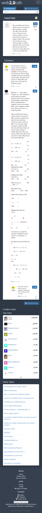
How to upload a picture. (11, 413)
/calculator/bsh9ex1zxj (11, 440)
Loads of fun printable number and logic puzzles (19, 398)
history (20, 296)
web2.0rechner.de (21, 504)
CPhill (10, 317)
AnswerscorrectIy (13, 328)
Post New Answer (32, 9)
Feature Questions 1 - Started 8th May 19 (17, 409)
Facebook (21, 497)
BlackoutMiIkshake (14, 362)
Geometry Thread (9, 429)
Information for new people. (12, 463)
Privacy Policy (21, 476)
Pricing (21, 485)
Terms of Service (21, 478)
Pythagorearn (12, 344)
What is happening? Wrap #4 (13, 448)
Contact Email (21, 499)
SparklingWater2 (13, 350)
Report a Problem (21, 488)
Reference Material (10, 459)
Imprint (21, 474)
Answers (8, 60)
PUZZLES (7, 433)
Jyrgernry (11, 367)
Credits (21, 487)
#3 (36, 296)
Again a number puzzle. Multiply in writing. (17, 394)
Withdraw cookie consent (21, 502)
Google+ (22, 495)
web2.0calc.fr (12, 506)
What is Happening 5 (10, 390)
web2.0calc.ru (29, 506)
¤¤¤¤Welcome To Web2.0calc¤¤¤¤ (14, 402)
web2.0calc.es (32, 504)
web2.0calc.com (11, 504)
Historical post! (8, 444)
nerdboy (10, 373)
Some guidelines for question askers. (15, 387)
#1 (36, 87)
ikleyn (10, 355)
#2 (36, 298)
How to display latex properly (13, 406)
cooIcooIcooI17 (13, 339)
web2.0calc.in (21, 506)
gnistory (10, 333)
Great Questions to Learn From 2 (14, 452)
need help (9, 18)
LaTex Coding (8, 436)
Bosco (10, 323)
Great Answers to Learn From (13, 455)
